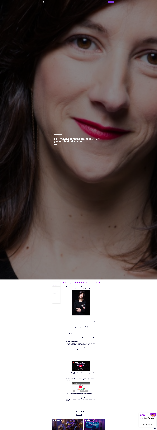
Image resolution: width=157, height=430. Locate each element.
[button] (78, 1)
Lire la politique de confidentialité (144, 423)
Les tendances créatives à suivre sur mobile (56, 294)
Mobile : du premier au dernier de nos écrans (56, 291)
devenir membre (110, 1)
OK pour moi (153, 425)
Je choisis (147, 425)
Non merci (141, 425)
